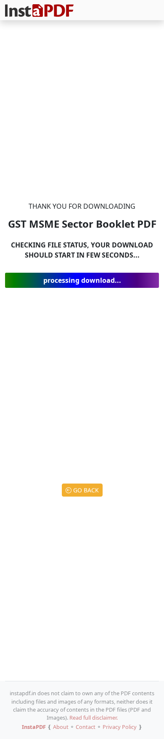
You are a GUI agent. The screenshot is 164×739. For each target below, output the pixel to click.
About (61, 727)
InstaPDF (34, 727)
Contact (85, 727)
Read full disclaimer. (93, 717)
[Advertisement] (82, 112)
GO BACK (85, 490)
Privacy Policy (120, 727)
